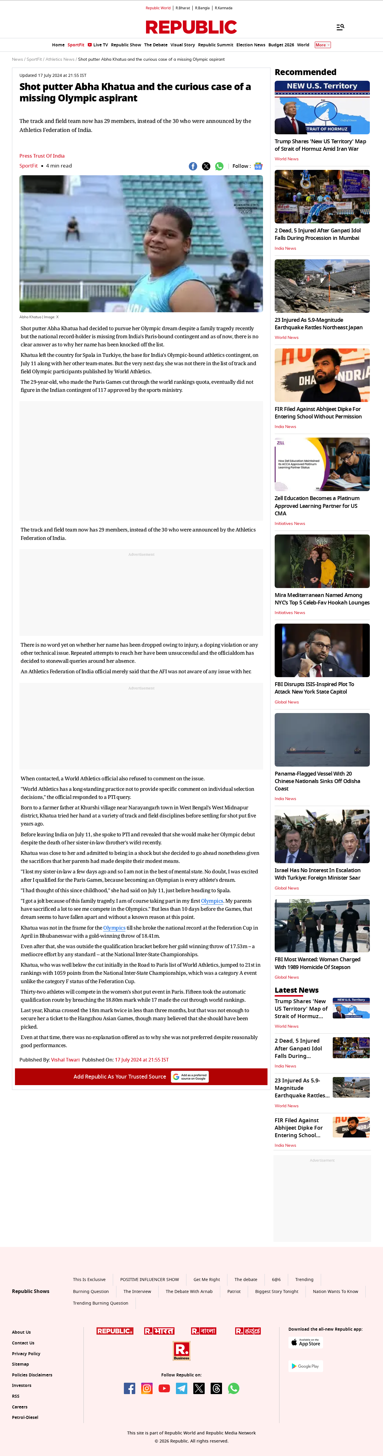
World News (287, 159)
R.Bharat (183, 8)
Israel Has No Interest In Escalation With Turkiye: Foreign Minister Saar (318, 874)
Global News (287, 702)
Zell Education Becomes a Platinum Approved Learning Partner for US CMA (317, 505)
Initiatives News (290, 524)
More (321, 45)
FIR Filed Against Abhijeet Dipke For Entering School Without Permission (318, 413)
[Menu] (337, 27)
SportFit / (35, 59)
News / (18, 59)
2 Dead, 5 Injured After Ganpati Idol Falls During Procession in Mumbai (318, 234)
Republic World (158, 8)
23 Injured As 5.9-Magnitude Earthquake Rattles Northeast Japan (319, 323)
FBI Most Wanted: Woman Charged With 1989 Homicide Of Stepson (317, 963)
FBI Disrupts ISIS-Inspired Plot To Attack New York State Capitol (314, 688)
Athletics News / (61, 59)
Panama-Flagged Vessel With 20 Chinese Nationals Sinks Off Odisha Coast (318, 781)
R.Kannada (223, 8)
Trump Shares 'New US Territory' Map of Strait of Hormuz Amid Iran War (320, 145)
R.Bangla (202, 8)
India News (285, 248)
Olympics (212, 900)
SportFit (28, 166)
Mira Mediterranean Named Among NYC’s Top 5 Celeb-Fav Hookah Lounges (322, 599)
